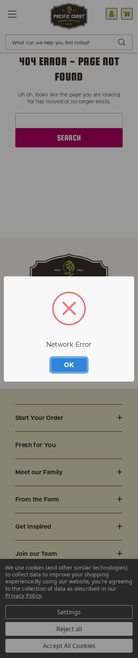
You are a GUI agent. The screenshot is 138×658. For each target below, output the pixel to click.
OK (69, 365)
